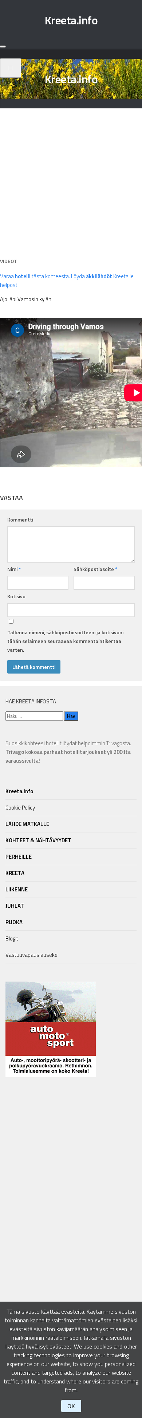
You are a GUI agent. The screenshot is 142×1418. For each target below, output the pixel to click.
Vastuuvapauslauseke (31, 955)
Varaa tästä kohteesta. (35, 276)
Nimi (14, 569)
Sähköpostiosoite (95, 569)
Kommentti (20, 519)
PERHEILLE (18, 856)
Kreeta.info (71, 20)
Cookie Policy (20, 807)
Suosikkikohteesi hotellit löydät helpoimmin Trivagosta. (68, 752)
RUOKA (14, 922)
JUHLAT (14, 906)
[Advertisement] (71, 179)
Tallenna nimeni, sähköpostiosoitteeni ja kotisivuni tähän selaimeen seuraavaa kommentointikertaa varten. (65, 641)
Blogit (11, 938)
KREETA (14, 873)
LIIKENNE (16, 889)
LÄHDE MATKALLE (27, 824)
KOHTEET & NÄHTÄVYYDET (38, 840)
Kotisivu (16, 596)
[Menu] (3, 46)
